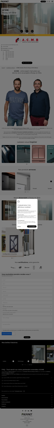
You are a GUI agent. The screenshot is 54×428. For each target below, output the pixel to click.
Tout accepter (32, 226)
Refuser (19, 226)
